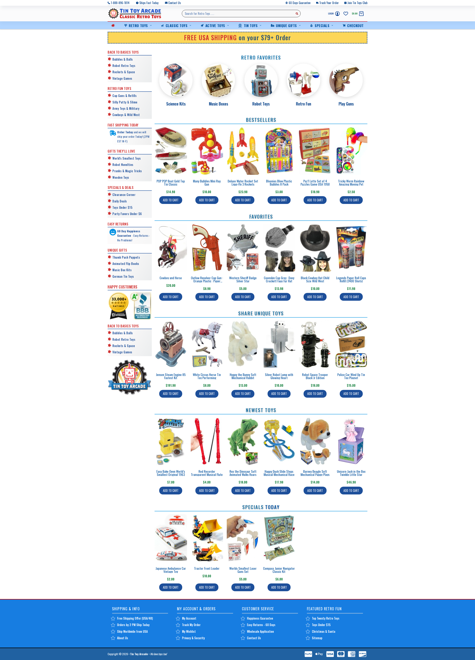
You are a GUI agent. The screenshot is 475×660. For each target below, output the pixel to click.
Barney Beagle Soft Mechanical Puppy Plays (315, 473)
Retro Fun (303, 104)
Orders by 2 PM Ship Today (133, 625)
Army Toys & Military (125, 108)
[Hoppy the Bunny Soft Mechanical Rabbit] (243, 344)
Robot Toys (261, 104)
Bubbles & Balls (122, 59)
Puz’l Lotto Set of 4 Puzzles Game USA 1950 (315, 183)
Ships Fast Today (148, 3)
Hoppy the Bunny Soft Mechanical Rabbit (243, 376)
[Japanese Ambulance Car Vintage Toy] (171, 538)
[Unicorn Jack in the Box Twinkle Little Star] (351, 441)
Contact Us (174, 3)
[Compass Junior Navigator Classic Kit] (279, 538)
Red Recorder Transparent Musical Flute (207, 473)
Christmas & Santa (323, 631)
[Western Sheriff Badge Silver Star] (243, 248)
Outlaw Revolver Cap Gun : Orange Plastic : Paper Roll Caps (207, 280)
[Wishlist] (345, 13)
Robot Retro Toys (123, 65)
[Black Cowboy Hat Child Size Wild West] (315, 248)
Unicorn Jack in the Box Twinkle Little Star (351, 473)
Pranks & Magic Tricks (127, 171)
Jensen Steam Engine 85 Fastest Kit (171, 376)
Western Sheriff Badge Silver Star (243, 279)
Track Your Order (329, 3)
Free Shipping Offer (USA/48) (135, 618)
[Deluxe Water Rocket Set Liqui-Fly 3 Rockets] (243, 151)
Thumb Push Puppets (126, 257)
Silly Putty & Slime (124, 102)
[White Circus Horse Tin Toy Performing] (207, 344)
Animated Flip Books (125, 263)
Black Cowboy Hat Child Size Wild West (315, 279)
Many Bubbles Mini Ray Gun (207, 183)
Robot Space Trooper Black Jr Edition (315, 376)
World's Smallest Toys (126, 158)
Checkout (355, 25)
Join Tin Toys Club (357, 3)
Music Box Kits (122, 270)
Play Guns (346, 104)
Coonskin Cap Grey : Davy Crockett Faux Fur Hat (279, 279)
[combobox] (237, 13)
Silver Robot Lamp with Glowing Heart (279, 376)
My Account (189, 618)
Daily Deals (119, 201)
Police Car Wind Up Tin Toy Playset (351, 376)
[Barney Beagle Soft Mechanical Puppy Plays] (315, 441)
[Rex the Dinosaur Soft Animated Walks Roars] (243, 441)
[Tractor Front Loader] (207, 538)
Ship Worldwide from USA (132, 631)
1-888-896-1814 (120, 3)
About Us (122, 638)
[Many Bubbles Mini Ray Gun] (207, 151)
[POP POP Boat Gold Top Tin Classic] (171, 151)
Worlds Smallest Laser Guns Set (243, 570)
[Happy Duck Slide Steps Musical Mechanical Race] (279, 441)
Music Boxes (218, 104)
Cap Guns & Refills (124, 95)
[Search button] (296, 13)
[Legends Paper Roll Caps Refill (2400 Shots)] (351, 248)
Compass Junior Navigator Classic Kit (279, 570)
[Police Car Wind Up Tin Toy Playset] (351, 344)
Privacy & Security (193, 638)
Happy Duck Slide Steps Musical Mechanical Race (279, 473)
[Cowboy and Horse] (171, 248)
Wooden (117, 177)
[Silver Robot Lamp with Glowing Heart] (279, 344)
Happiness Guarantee (260, 618)
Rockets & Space (123, 72)
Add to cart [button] (170, 200)
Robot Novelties (122, 164)
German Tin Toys (123, 276)
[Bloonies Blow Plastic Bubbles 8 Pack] (279, 151)
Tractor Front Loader (207, 568)
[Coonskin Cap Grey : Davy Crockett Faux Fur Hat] (279, 248)
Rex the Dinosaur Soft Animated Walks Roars (243, 473)
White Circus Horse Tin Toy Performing (207, 376)
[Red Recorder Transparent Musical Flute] (207, 441)
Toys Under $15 (122, 207)
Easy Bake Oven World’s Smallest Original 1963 (170, 473)
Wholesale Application (260, 631)
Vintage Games (122, 78)
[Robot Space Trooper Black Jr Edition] (315, 344)
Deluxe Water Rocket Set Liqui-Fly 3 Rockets (243, 183)
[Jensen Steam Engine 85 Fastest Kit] (171, 344)
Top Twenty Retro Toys (325, 618)
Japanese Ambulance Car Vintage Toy (170, 570)
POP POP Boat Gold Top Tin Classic (171, 183)
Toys (125, 177)
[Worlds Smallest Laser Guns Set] (243, 538)
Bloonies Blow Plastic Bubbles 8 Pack (279, 183)
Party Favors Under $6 (127, 214)
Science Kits (176, 104)
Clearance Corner (123, 194)
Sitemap (317, 638)
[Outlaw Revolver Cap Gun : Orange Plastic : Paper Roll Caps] (207, 248)
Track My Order (191, 625)
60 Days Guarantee (299, 3)
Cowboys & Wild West (126, 115)
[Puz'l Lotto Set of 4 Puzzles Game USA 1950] (315, 151)
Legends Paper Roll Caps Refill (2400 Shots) (351, 279)
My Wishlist (189, 631)
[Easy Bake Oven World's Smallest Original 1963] (171, 441)
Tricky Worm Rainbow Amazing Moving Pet (351, 183)
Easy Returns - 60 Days (261, 625)
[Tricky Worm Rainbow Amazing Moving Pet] (351, 151)
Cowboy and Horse (171, 277)
